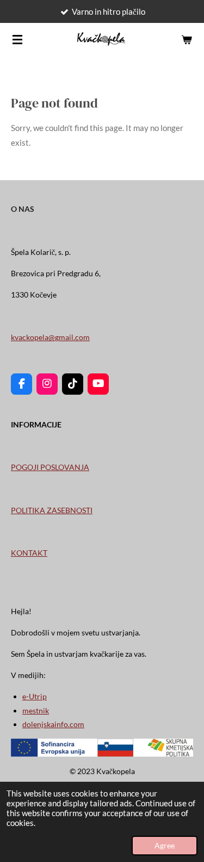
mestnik (35, 710)
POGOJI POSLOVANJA (50, 467)
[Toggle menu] (17, 39)
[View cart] (187, 39)
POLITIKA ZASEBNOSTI (51, 510)
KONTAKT (29, 552)
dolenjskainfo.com (53, 724)
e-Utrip (34, 696)
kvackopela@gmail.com (50, 337)
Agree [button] (164, 845)
